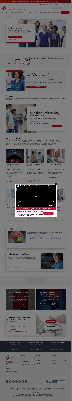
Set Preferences (48, 213)
